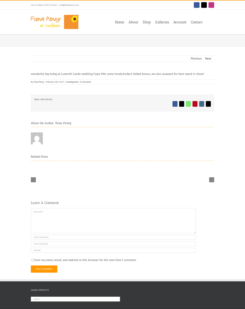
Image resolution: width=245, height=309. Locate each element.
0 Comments (85, 82)
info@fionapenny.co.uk (69, 5)
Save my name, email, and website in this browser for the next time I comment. (85, 260)
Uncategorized (72, 82)
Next (208, 58)
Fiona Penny (39, 82)
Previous (196, 58)
